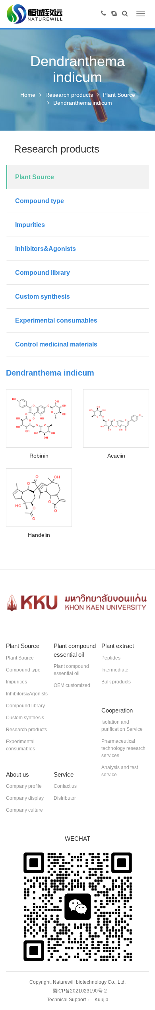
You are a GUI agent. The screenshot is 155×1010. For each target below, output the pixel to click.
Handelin (39, 535)
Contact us (65, 786)
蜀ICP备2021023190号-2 (79, 991)
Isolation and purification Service (122, 725)
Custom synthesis (42, 296)
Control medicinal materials (56, 344)
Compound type (39, 201)
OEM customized (72, 685)
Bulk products (116, 682)
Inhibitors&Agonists (45, 248)
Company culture (24, 810)
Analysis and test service (119, 771)
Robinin (38, 455)
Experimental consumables (56, 320)
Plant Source (119, 95)
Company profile (24, 786)
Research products (69, 95)
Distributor (65, 798)
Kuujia (101, 999)
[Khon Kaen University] (77, 603)
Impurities (30, 224)
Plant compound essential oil (71, 670)
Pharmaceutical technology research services (123, 748)
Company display (25, 798)
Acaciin (116, 455)
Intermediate (114, 670)
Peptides (110, 658)
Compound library (42, 272)
